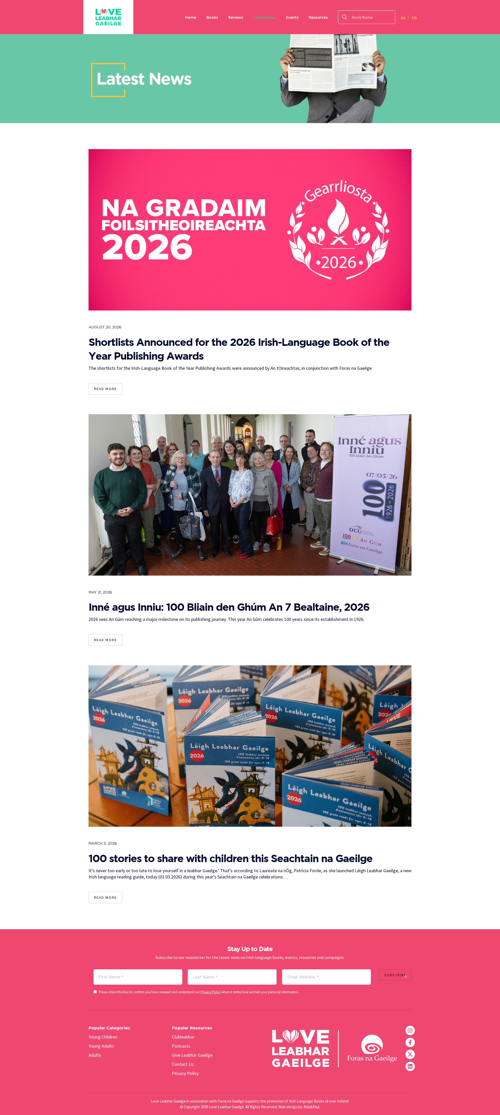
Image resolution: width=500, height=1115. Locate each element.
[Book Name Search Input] (389, 17)
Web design (287, 1106)
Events (292, 17)
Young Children (103, 1037)
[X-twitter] (410, 1054)
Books (212, 17)
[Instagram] (410, 1030)
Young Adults (101, 1046)
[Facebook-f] (410, 1042)
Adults (95, 1055)
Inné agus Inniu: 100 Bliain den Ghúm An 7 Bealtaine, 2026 (229, 607)
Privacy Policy (211, 992)
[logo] (108, 17)
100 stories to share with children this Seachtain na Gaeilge (230, 858)
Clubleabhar (183, 1037)
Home (190, 17)
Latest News (264, 17)
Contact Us (183, 1064)
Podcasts (181, 1046)
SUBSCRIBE (395, 975)
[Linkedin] (410, 1066)
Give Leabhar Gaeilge (192, 1055)
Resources (318, 17)
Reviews (235, 17)
